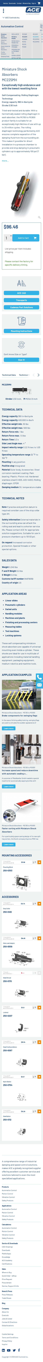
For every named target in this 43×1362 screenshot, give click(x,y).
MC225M (24, 37)
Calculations (6, 1225)
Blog (3, 1303)
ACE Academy (7, 1260)
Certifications (7, 1264)
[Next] (38, 375)
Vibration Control (8, 1197)
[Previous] (33, 375)
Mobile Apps (6, 1254)
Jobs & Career (7, 1319)
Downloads (12, 3)
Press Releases (7, 1295)
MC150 (24, 42)
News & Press (7, 1291)
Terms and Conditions (10, 1337)
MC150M (24, 34)
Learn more (8, 728)
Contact (19, 3)
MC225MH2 (36, 39)
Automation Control (9, 1190)
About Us (5, 1312)
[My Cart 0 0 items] (39, 3)
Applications (6, 1206)
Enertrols (5, 1315)
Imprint (4, 1344)
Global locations (8, 1325)
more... (5, 160)
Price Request (7, 1279)
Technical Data (9, 375)
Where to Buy (27, 3)
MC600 (24, 47)
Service (5, 3)
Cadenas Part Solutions (21, 307)
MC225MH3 (36, 42)
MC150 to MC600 (14, 37)
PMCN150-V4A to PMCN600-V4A (16, 51)
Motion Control (7, 1194)
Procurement (6, 1283)
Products (5, 1187)
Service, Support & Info (10, 1286)
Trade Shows (6, 1298)
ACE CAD (21, 293)
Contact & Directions (9, 1322)
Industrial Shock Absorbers (4, 41)
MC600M (24, 39)
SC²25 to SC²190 (16, 58)
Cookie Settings (7, 1334)
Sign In (34, 3)
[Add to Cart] (39, 862)
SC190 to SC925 (16, 55)
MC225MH (36, 37)
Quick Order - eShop (9, 1276)
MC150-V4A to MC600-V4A (15, 41)
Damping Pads (5, 56)
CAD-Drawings (7, 1247)
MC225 (24, 44)
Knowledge (6, 1257)
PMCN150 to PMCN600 (15, 46)
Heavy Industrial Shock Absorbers (5, 48)
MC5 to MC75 (15, 34)
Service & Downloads (10, 1243)
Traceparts (21, 300)
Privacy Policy (7, 1341)
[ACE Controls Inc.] (33, 11)
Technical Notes (26, 375)
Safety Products (7, 1200)
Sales (4, 1269)
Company (5, 1308)
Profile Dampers (3, 53)
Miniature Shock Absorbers (4, 36)
